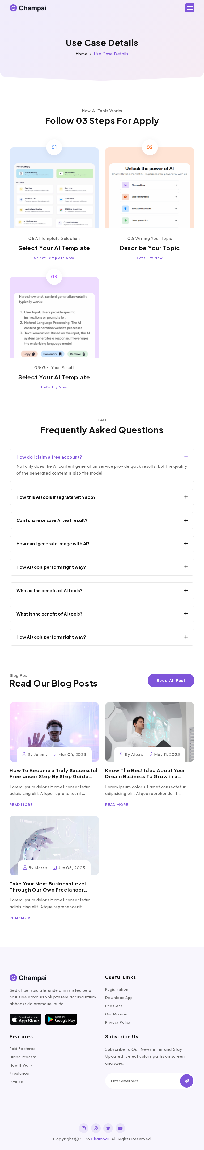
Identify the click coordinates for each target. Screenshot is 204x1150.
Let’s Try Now (150, 258)
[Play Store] (61, 1019)
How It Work (21, 1065)
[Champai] (28, 8)
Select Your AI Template (54, 248)
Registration (117, 989)
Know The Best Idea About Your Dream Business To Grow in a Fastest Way (145, 776)
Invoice (16, 1081)
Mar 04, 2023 (72, 754)
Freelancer (20, 1073)
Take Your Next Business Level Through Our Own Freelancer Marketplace (48, 889)
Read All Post (171, 680)
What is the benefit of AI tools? (49, 590)
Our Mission (116, 1014)
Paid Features (22, 1048)
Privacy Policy (118, 1022)
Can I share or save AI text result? (51, 520)
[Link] (54, 732)
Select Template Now (54, 258)
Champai (100, 1138)
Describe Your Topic (150, 248)
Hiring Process (23, 1057)
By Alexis (134, 754)
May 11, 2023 (167, 754)
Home (82, 53)
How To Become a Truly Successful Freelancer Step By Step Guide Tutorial (54, 776)
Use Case (114, 1005)
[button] (186, 1081)
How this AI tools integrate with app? (56, 497)
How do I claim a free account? (49, 457)
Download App (119, 997)
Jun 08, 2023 (71, 867)
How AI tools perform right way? (51, 567)
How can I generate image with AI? (53, 543)
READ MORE (21, 804)
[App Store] (25, 1019)
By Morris (38, 867)
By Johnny (37, 754)
